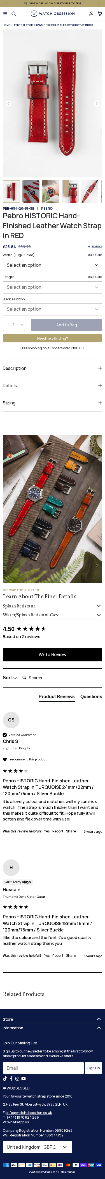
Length (52, 277)
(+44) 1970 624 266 (23, 1117)
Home (6, 24)
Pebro (47, 208)
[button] (11, 191)
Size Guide (95, 254)
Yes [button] (47, 831)
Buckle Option (14, 299)
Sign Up (93, 1068)
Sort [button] (8, 677)
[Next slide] (96, 103)
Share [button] (71, 831)
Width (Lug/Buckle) (52, 255)
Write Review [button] (52, 654)
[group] (52, 629)
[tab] (57, 698)
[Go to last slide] (8, 103)
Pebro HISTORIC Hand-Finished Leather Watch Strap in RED (53, 24)
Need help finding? (52, 338)
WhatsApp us (18, 1122)
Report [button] (57, 831)
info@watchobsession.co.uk (29, 1112)
